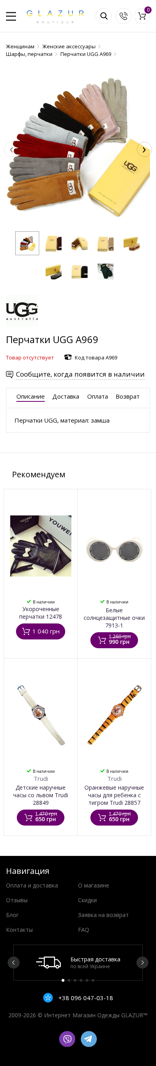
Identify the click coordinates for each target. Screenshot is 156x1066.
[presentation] (11, 149)
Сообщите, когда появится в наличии (80, 374)
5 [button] (87, 980)
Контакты (19, 929)
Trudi (41, 778)
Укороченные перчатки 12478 (40, 612)
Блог (12, 915)
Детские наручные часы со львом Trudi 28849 (40, 795)
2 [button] (69, 980)
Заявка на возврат (103, 915)
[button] (27, 243)
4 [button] (81, 980)
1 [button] (63, 980)
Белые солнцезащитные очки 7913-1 (114, 617)
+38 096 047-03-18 (85, 998)
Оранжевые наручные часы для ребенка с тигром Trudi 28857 (114, 795)
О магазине (93, 885)
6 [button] (93, 980)
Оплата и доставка (32, 885)
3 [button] (75, 980)
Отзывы (17, 900)
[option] (78, 962)
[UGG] (22, 329)
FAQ (83, 929)
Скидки (87, 900)
